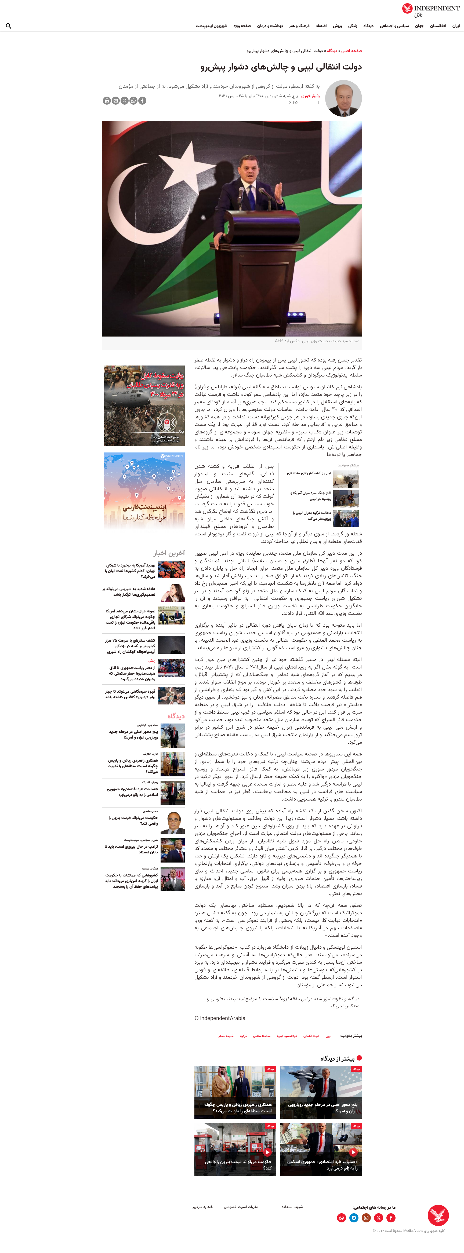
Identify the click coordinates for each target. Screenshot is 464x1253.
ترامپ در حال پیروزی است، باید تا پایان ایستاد (131, 849)
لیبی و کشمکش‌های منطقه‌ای (309, 473)
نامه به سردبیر (203, 1207)
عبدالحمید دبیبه (287, 1036)
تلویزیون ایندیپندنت (211, 26)
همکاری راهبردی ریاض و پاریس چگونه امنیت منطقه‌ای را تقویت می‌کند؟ (238, 1108)
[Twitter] (125, 101)
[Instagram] (366, 1217)
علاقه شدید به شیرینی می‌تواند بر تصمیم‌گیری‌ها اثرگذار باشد (128, 592)
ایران (456, 26)
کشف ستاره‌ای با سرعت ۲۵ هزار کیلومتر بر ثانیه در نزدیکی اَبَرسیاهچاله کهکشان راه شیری (130, 646)
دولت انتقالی (311, 1036)
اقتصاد (321, 26)
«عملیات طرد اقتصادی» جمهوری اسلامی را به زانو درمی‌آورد (322, 1165)
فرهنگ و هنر (299, 26)
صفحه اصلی (351, 51)
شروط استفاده (292, 1207)
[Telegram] (353, 1217)
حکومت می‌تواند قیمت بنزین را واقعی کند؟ (238, 1165)
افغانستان (438, 26)
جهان (419, 26)
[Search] (8, 26)
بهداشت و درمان (270, 26)
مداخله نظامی (261, 1036)
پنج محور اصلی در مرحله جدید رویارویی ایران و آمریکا (323, 1108)
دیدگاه (369, 26)
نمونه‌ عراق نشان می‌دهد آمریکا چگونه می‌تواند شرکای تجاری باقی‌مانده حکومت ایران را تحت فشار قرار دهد (130, 619)
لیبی (328, 1036)
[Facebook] (142, 101)
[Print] (107, 101)
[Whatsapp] (133, 101)
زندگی (352, 26)
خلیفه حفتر (226, 1036)
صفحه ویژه (242, 26)
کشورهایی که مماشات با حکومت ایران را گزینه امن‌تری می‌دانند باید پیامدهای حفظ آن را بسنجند (131, 881)
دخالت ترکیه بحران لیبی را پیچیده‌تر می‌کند (312, 516)
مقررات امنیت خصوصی (241, 1207)
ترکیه (243, 1036)
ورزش (337, 26)
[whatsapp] (341, 1217)
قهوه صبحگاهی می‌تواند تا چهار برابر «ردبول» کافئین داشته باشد (130, 694)
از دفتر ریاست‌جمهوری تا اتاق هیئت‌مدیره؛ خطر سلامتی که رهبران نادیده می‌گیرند (132, 673)
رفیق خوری (310, 96)
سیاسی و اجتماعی (394, 26)
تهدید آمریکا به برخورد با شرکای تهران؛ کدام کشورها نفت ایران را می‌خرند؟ (130, 571)
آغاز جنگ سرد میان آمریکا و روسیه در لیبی (311, 496)
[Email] (116, 101)
